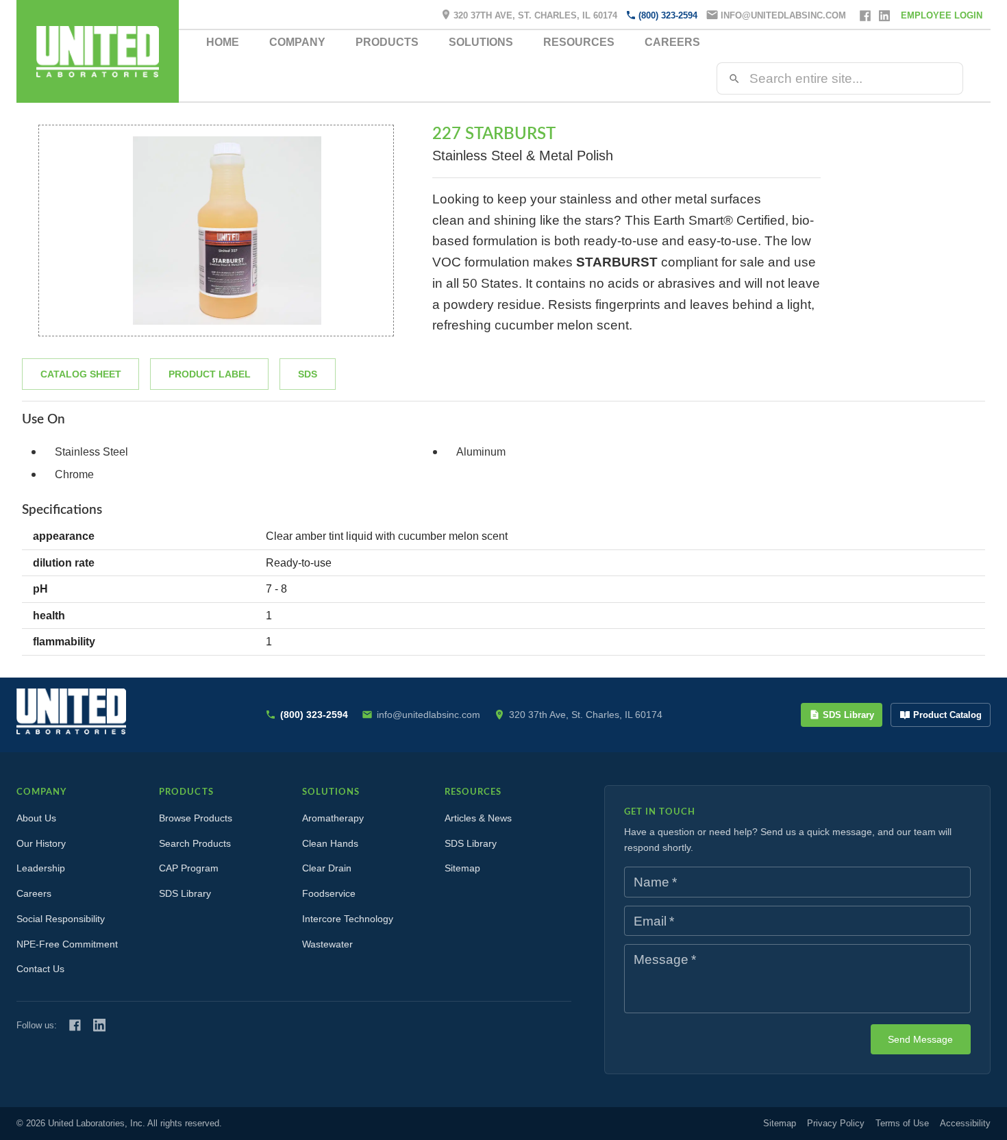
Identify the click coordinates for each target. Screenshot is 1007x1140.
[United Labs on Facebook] (75, 1025)
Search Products (195, 843)
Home (222, 42)
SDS (307, 374)
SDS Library (848, 715)
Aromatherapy (333, 818)
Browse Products (195, 818)
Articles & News (478, 818)
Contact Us (40, 968)
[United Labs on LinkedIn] (99, 1025)
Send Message (920, 1039)
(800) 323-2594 (667, 15)
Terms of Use (902, 1123)
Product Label (210, 374)
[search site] (734, 78)
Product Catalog (947, 715)
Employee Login (941, 15)
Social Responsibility (60, 918)
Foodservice (329, 893)
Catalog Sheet (80, 374)
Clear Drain (326, 868)
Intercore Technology (347, 918)
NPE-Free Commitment (67, 944)
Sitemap (462, 868)
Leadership (40, 868)
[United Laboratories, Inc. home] (97, 51)
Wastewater (327, 944)
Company (297, 42)
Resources (578, 42)
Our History (41, 843)
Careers (672, 42)
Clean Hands (330, 843)
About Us (36, 818)
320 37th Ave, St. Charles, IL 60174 (535, 15)
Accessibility (965, 1123)
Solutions (481, 42)
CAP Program (189, 868)
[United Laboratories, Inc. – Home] (71, 711)
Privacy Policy (836, 1123)
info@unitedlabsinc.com (783, 15)
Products (387, 42)
